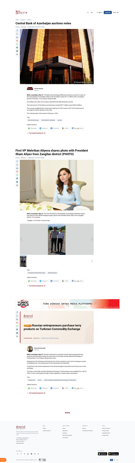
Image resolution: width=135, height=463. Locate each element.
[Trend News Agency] (20, 427)
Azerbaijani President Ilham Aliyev (36, 272)
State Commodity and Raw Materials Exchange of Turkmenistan (60, 380)
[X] (24, 453)
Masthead (64, 430)
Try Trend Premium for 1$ (37, 133)
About (63, 428)
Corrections (65, 437)
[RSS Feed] (38, 453)
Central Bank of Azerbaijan (48, 120)
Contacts (64, 433)
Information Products (87, 430)
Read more (36, 90)
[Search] (87, 12)
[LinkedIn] (34, 453)
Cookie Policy (105, 435)
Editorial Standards (67, 435)
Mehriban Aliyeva (52, 272)
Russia (39, 380)
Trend (40, 98)
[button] (17, 30)
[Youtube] (28, 453)
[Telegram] (31, 453)
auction (60, 120)
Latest (44, 428)
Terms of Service (106, 428)
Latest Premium (46, 430)
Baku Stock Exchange (33, 120)
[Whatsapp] (17, 453)
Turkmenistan (31, 380)
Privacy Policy (105, 430)
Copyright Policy (106, 433)
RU (117, 459)
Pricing (84, 428)
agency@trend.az (20, 443)
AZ (114, 459)
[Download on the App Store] (102, 453)
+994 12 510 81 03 (20, 441)
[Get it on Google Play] (113, 453)
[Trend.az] (21, 12)
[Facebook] (21, 453)
